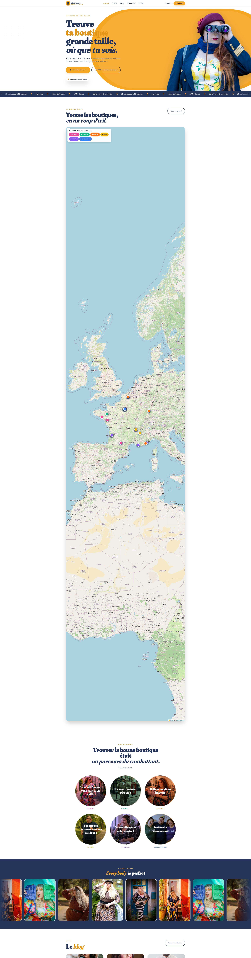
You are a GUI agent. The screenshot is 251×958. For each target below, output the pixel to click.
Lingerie (95, 134)
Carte (114, 3)
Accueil (106, 3)
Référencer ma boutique (107, 70)
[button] (102, 417)
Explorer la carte (79, 70)
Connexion (168, 3)
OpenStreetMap (180, 720)
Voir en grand (176, 111)
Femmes (74, 134)
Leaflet (172, 720)
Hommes (85, 134)
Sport (105, 134)
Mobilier (74, 139)
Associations (86, 139)
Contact (141, 3)
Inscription (179, 3)
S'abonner (131, 3)
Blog (122, 3)
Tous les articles (174, 943)
